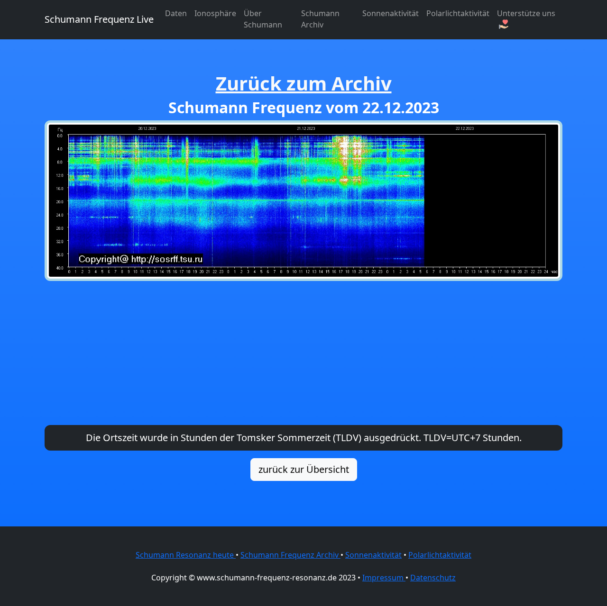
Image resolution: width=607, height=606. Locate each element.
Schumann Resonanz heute (186, 555)
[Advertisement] (303, 353)
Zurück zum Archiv (304, 83)
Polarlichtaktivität (457, 13)
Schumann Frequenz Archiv (290, 555)
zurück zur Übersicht (303, 469)
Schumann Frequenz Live (99, 19)
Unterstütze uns (526, 13)
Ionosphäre (215, 13)
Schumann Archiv (320, 19)
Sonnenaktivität (390, 13)
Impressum (383, 577)
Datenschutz (433, 577)
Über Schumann (263, 19)
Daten (176, 13)
